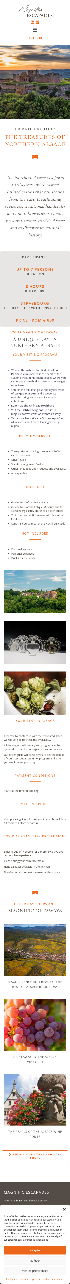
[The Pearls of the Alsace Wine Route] (35, 1099)
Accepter (35, 1250)
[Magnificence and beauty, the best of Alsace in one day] (35, 949)
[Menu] (35, 29)
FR (29, 38)
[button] (64, 1209)
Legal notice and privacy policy (45, 1279)
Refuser (35, 1260)
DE (41, 38)
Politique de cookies (17, 1279)
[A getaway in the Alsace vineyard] (35, 1024)
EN (35, 38)
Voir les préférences (35, 1270)
